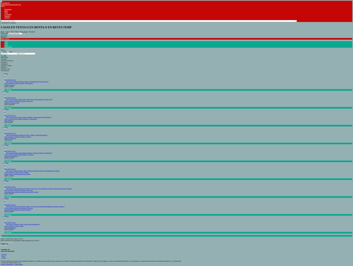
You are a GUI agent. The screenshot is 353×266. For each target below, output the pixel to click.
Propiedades (7, 9)
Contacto (7, 17)
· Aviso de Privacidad (7, 242)
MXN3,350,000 (9, 231)
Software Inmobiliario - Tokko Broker (12, 264)
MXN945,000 (8, 124)
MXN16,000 (8, 141)
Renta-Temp (23, 32)
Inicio (2, 32)
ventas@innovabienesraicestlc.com (11, 4)
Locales (4, 258)
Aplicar (3, 55)
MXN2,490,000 (9, 213)
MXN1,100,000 (9, 88)
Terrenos (4, 254)
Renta (6, 11)
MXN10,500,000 (9, 106)
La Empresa (7, 14)
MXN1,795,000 (9, 177)
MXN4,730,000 (9, 159)
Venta (6, 13)
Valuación (7, 16)
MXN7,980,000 (9, 195)
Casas (7, 32)
